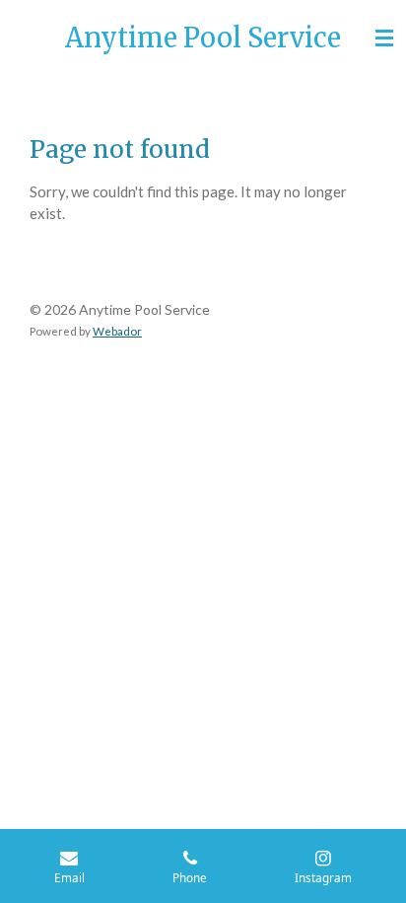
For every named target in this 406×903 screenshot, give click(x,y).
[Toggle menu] (384, 38)
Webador (117, 331)
